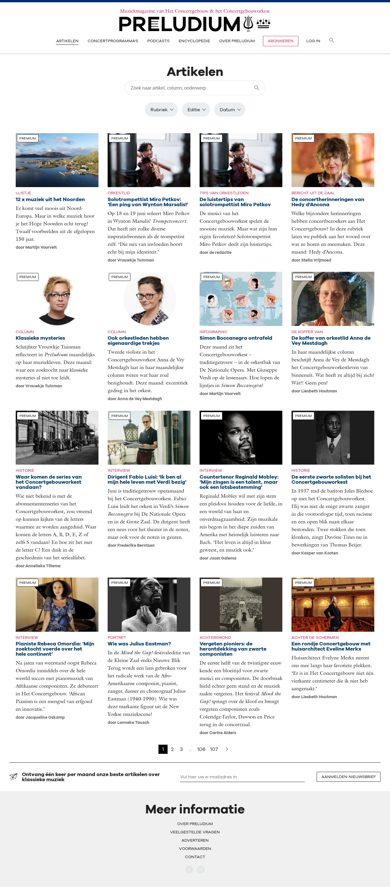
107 (214, 749)
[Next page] (227, 749)
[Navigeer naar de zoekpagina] (332, 41)
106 (201, 749)
